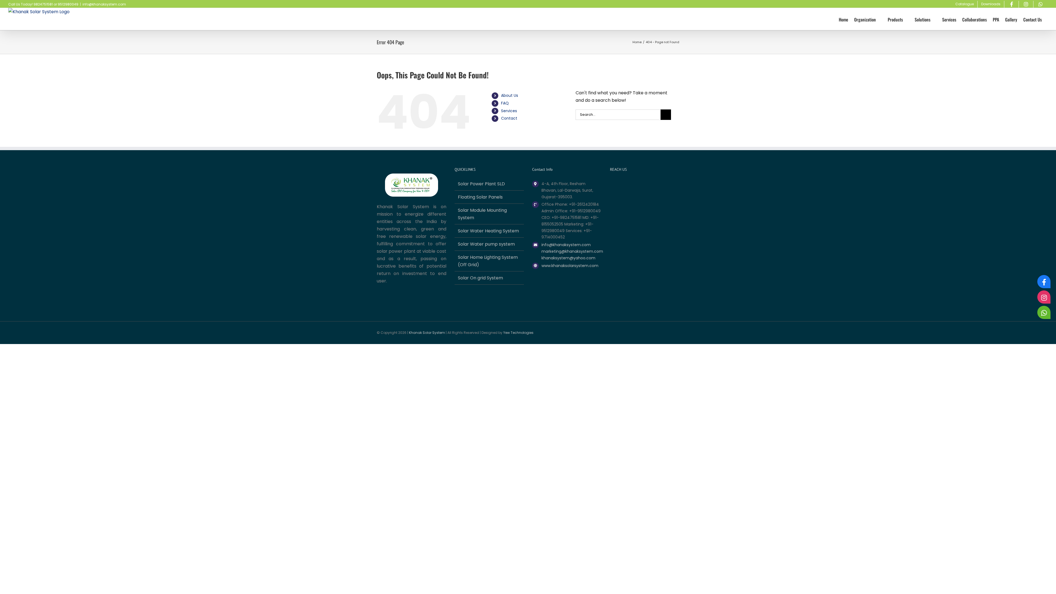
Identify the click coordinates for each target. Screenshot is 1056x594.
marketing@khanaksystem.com (571, 251)
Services (509, 111)
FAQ (505, 103)
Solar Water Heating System (488, 231)
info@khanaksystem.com (104, 4)
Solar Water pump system (486, 244)
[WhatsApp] (1043, 312)
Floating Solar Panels (480, 197)
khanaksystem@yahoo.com (568, 258)
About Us (509, 95)
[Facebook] (1043, 281)
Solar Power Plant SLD (481, 184)
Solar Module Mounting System (482, 214)
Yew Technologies (518, 332)
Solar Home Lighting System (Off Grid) (488, 261)
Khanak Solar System (427, 332)
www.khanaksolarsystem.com (569, 265)
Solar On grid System (480, 278)
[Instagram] (1043, 297)
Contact (509, 118)
